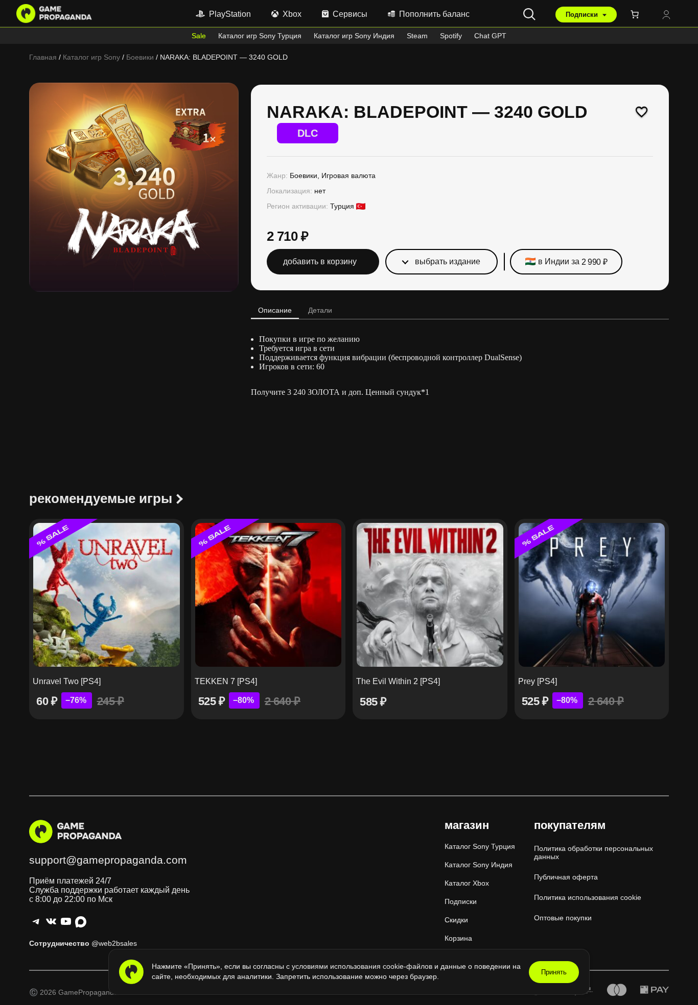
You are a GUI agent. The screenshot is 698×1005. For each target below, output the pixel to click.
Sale (199, 36)
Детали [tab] (320, 310)
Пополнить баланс (434, 14)
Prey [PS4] (537, 681)
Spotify (451, 36)
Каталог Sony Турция (480, 846)
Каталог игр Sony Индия (354, 36)
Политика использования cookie (587, 897)
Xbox (292, 14)
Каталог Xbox (467, 883)
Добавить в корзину (320, 261)
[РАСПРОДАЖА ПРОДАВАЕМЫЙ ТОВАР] (106, 595)
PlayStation (230, 14)
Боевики (140, 57)
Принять (554, 972)
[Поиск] (529, 14)
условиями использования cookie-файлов (363, 966)
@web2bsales (114, 943)
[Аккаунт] (666, 15)
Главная (43, 57)
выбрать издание (447, 261)
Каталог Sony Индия (479, 865)
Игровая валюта (348, 175)
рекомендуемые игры (100, 498)
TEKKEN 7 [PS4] (226, 681)
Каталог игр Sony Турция (259, 36)
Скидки (456, 920)
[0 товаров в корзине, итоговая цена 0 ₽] (636, 14)
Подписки (583, 14)
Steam (417, 36)
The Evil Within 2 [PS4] (398, 681)
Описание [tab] (275, 310)
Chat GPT (490, 36)
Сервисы (350, 14)
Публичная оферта (566, 877)
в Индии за (573, 261)
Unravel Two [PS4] (67, 681)
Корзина (458, 938)
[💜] (642, 112)
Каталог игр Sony (91, 57)
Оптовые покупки (563, 918)
